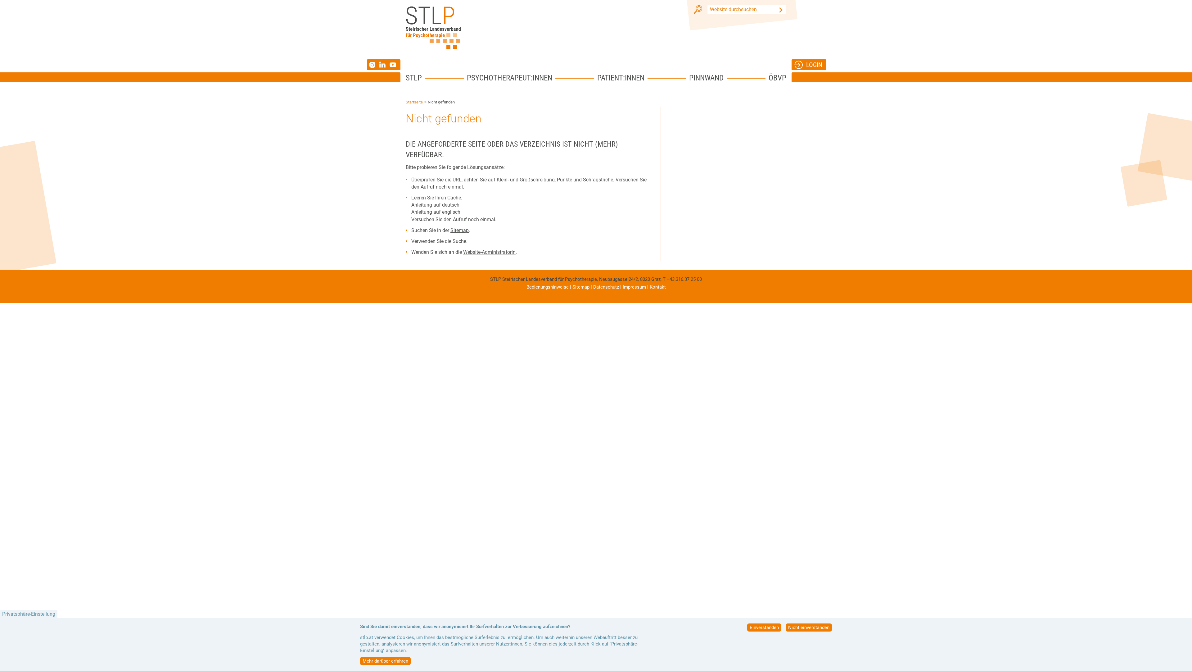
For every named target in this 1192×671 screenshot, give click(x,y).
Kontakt (658, 287)
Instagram (373, 65)
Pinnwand (706, 77)
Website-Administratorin (489, 252)
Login (814, 65)
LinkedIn (384, 65)
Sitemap (459, 230)
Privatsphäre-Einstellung (28, 614)
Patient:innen (620, 77)
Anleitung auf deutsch (435, 205)
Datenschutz (606, 287)
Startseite (414, 102)
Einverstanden (764, 627)
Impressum (634, 287)
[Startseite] (433, 27)
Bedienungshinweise (547, 287)
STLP (414, 77)
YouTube (394, 65)
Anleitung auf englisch (435, 212)
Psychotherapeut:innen (509, 77)
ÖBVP (777, 77)
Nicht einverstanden (808, 627)
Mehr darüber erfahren (385, 661)
